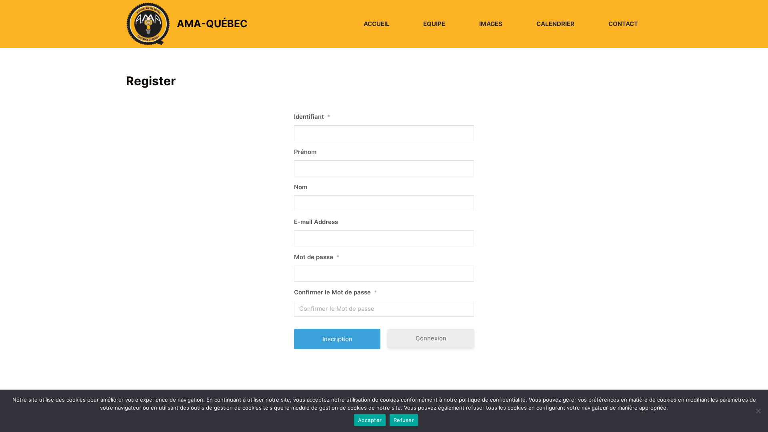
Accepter (370, 420)
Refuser (404, 420)
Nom (300, 187)
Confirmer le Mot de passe (335, 292)
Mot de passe (317, 257)
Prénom (305, 152)
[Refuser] (758, 411)
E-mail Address (316, 222)
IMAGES (490, 24)
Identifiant (312, 116)
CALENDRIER (555, 24)
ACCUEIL (377, 24)
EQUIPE (434, 24)
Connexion (431, 338)
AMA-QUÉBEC (212, 24)
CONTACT (623, 24)
